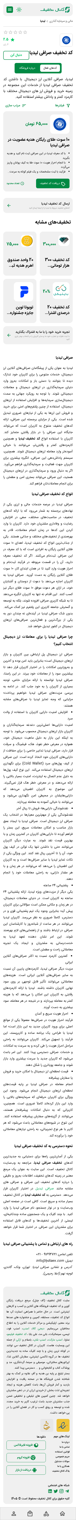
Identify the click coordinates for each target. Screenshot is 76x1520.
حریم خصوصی (63, 1457)
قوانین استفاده (62, 1452)
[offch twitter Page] (55, 1491)
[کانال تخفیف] (55, 9)
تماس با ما (65, 1447)
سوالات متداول (62, 1461)
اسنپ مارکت (55, 1340)
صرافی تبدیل (44, 1188)
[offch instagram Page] (61, 1491)
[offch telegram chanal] (67, 1491)
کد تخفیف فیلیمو (17, 1334)
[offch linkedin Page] (50, 1491)
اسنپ (26, 1328)
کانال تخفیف (44, 1498)
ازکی (18, 1340)
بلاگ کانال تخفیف (61, 1471)
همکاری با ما (63, 1466)
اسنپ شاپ (39, 1340)
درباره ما (66, 1442)
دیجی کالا (38, 1328)
